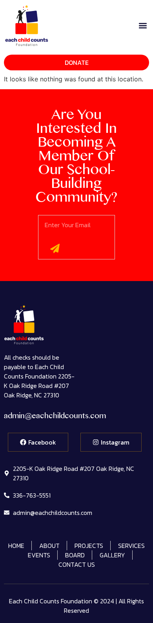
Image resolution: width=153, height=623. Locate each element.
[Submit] (54, 248)
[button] (142, 25)
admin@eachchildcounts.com (55, 417)
